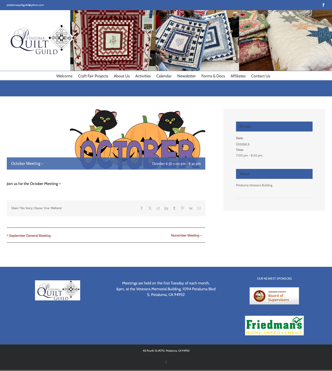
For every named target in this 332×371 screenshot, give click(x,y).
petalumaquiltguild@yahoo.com (25, 5)
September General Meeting (30, 235)
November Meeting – (186, 235)
